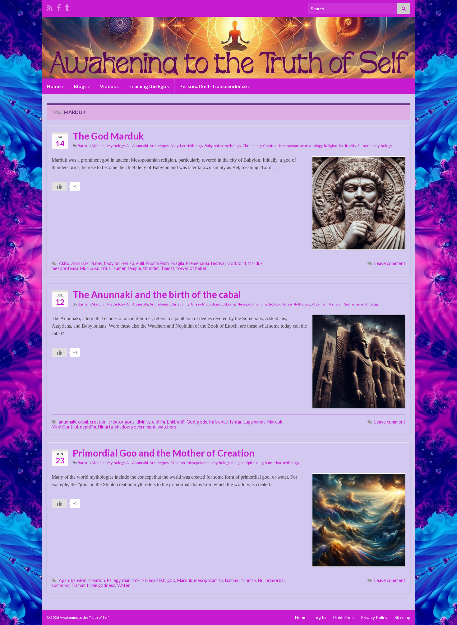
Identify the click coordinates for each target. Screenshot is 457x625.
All (128, 145)
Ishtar (236, 421)
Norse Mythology (295, 304)
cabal (83, 421)
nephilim (88, 426)
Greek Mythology (205, 304)
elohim (158, 421)
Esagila (177, 263)
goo (171, 580)
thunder (151, 268)
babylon (112, 263)
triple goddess (101, 585)
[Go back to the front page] (228, 47)
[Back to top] (443, 611)
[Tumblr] (67, 6)
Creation (270, 145)
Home (54, 86)
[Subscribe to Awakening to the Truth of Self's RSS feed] (50, 6)
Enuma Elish (157, 263)
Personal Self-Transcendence (213, 86)
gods (202, 421)
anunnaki (67, 421)
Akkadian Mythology (108, 145)
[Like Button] (59, 186)
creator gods (121, 421)
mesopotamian (208, 580)
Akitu (64, 263)
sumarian (60, 585)
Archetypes (159, 145)
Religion (330, 145)
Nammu (232, 580)
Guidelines (343, 617)
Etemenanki (197, 263)
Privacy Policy (374, 617)
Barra (82, 145)
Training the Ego (148, 86)
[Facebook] (59, 6)
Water (123, 585)
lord (242, 263)
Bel (125, 263)
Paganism (320, 304)
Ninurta (105, 426)
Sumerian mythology (375, 145)
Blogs (81, 86)
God (231, 263)
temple (134, 268)
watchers (167, 426)
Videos (108, 86)
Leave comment (389, 263)
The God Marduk (108, 135)
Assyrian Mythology (186, 145)
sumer (119, 268)
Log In (320, 617)
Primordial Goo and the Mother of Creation (164, 452)
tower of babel (191, 268)
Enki (171, 421)
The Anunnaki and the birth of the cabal (157, 294)
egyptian (122, 580)
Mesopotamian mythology (300, 145)
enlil (140, 263)
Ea (132, 263)
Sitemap (402, 617)
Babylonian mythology (223, 145)
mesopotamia (65, 268)
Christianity (251, 145)
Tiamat (167, 268)
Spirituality (347, 145)
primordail (275, 580)
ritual (106, 268)
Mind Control (65, 426)
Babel (96, 263)
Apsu (64, 580)
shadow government (135, 426)
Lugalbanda (254, 421)
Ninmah (249, 580)
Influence (218, 421)
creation (98, 421)
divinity (143, 421)
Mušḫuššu (89, 268)
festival (218, 263)
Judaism (228, 304)
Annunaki (80, 263)
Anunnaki (140, 145)
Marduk (255, 263)
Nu (261, 580)
